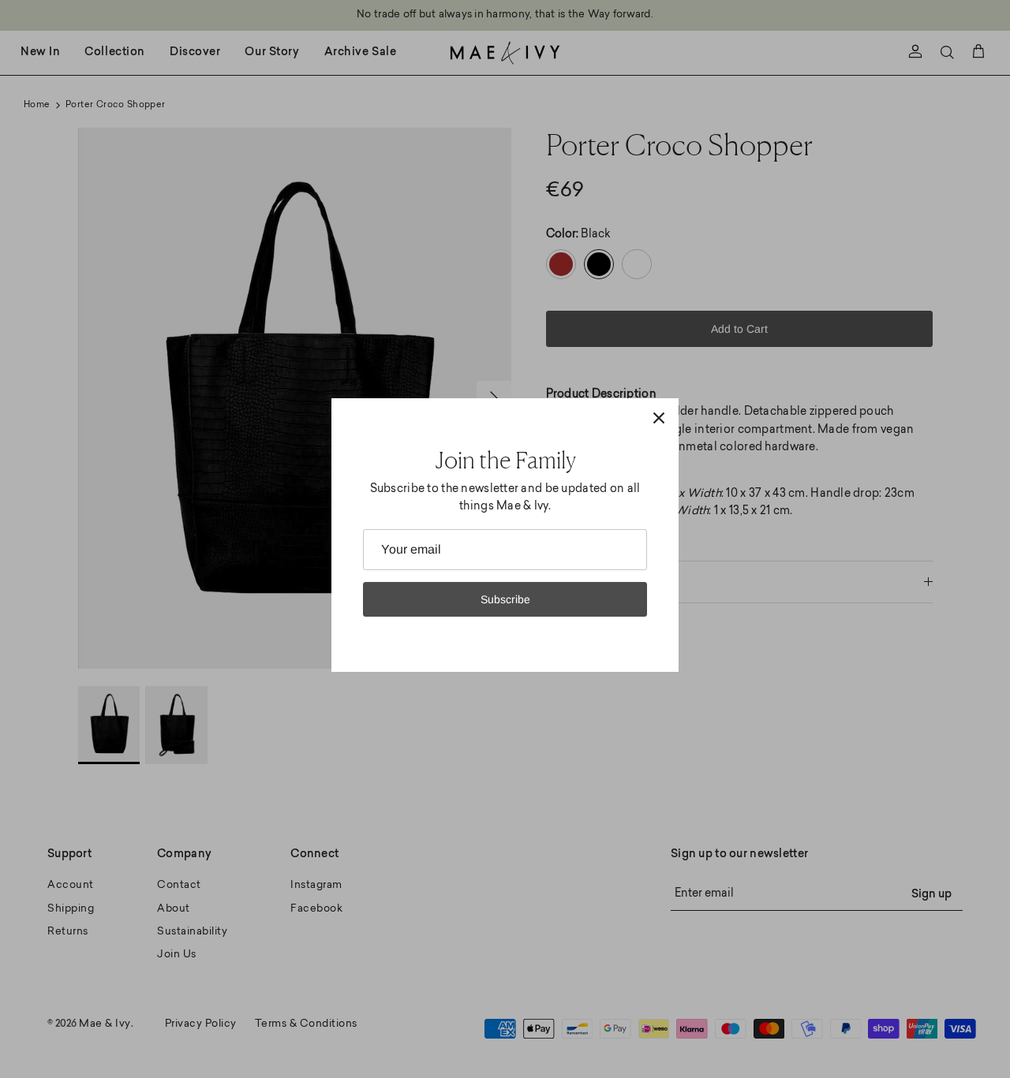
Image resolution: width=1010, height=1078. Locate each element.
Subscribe (505, 599)
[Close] (659, 418)
